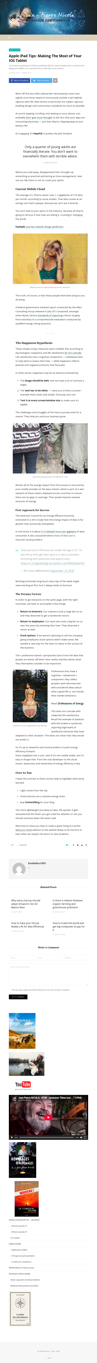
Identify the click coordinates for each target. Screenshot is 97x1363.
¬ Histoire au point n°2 (19, 1232)
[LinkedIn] (82, 845)
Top (49, 1358)
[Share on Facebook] (7, 100)
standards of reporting (50, 315)
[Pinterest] (7, 113)
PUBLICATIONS (15, 1244)
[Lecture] (12, 1137)
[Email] (7, 119)
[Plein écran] (85, 1137)
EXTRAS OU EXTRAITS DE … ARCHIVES (24, 1220)
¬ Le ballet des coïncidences (21, 1262)
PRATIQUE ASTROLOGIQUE (19, 1274)
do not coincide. (73, 352)
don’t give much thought (39, 117)
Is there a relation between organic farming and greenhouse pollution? (68, 904)
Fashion (23, 845)
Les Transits (15, 1238)
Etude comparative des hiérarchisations (25, 1280)
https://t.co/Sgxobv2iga (34, 563)
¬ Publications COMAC (19, 1250)
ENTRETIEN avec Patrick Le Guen (21, 1268)
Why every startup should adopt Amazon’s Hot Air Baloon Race (25, 904)
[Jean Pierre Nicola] (48, 17)
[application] (48, 1117)
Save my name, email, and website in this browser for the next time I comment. (40, 990)
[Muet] (81, 1137)
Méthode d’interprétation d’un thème (24, 1286)
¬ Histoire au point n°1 (19, 1226)
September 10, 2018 (62, 570)
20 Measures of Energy (71, 703)
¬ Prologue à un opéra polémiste (23, 1256)
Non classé (14, 50)
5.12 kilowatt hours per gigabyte (58, 531)
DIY (12, 845)
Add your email (23, 829)
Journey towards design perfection (44, 226)
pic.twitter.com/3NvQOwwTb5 (66, 563)
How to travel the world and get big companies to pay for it (69, 926)
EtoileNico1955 (37, 863)
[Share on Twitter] (7, 106)
